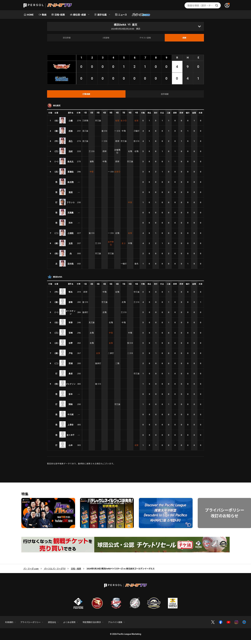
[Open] (199, 26)
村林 (71, 131)
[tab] (86, 94)
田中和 (71, 264)
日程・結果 (76, 568)
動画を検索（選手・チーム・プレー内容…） (204, 5)
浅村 (71, 151)
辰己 (71, 141)
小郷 (71, 120)
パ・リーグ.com (31, 568)
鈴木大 (71, 161)
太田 (71, 243)
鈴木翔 (71, 182)
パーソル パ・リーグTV (54, 568)
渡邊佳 (71, 172)
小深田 (71, 233)
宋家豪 (71, 212)
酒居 (71, 192)
